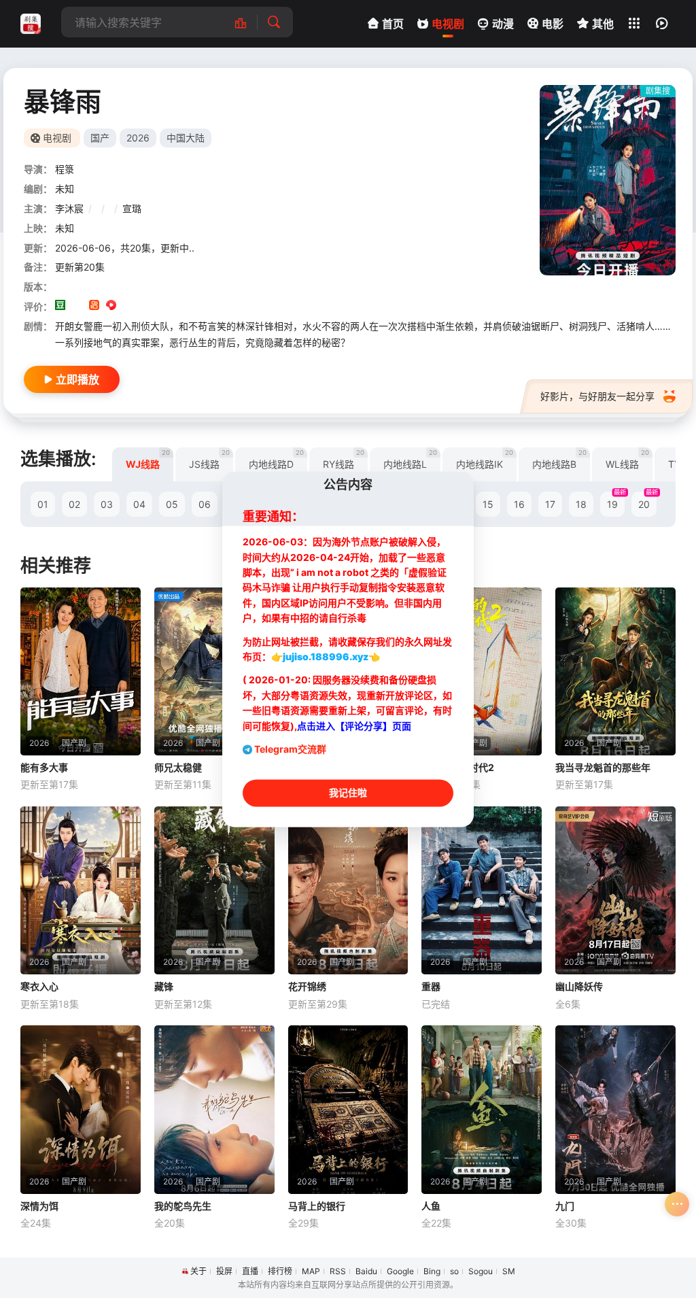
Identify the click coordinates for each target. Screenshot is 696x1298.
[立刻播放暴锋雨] (608, 180)
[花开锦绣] (348, 890)
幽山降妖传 (579, 986)
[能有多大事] (80, 671)
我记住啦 (348, 792)
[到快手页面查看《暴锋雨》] (94, 306)
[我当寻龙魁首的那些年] (615, 671)
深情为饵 (39, 1206)
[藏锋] (214, 890)
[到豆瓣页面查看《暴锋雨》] (60, 306)
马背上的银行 (316, 1206)
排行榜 (280, 1271)
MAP (311, 1271)
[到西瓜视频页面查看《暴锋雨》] (111, 306)
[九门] (615, 1109)
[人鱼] (481, 1109)
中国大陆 (186, 137)
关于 (198, 1271)
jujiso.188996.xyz (325, 657)
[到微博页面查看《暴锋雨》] (128, 306)
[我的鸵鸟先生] (214, 1109)
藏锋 (163, 986)
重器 (430, 986)
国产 (99, 137)
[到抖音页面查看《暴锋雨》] (77, 306)
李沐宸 (69, 208)
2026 (138, 137)
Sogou (480, 1271)
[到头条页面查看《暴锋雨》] (145, 306)
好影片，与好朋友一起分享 (597, 396)
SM (508, 1271)
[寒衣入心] (80, 890)
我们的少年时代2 (457, 767)
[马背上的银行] (348, 1109)
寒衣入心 (39, 986)
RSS (338, 1271)
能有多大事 (44, 767)
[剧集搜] (30, 24)
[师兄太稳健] (214, 671)
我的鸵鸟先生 (182, 1206)
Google (400, 1271)
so (454, 1271)
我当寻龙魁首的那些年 (602, 767)
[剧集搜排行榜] (248, 22)
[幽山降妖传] (615, 890)
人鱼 (430, 1206)
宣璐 (131, 208)
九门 (564, 1206)
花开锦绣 (307, 986)
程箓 (64, 169)
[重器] (481, 890)
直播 (250, 1271)
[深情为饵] (80, 1109)
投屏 (224, 1271)
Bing (431, 1271)
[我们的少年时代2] (481, 671)
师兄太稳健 (178, 767)
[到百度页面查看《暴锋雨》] (162, 306)
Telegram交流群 (290, 749)
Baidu (366, 1271)
